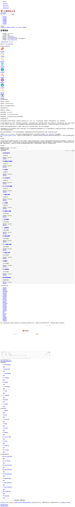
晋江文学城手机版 (8, 465)
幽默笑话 (5, 302)
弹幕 (4, 312)
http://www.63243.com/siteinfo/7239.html (8, 135)
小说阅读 (5, 295)
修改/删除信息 (6, 7)
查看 (4, 366)
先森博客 (6, 382)
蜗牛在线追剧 (7, 386)
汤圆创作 (6, 410)
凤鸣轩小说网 (7, 211)
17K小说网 (6, 449)
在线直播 (5, 317)
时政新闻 (5, 318)
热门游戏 (5, 292)
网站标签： (5, 38)
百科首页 (5, 16)
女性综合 (5, 308)
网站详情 (5, 158)
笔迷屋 (5, 423)
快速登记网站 (5, 5)
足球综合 (5, 304)
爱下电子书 (7, 153)
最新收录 (29, 502)
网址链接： (5, 39)
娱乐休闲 (13, 27)
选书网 (6, 169)
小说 (17, 27)
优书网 (6, 202)
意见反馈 (20, 502)
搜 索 (13, 14)
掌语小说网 (6, 495)
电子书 (20, 27)
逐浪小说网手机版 (8, 487)
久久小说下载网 (8, 186)
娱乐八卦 (5, 313)
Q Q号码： (5, 34)
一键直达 (2, 41)
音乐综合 (5, 287)
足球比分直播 (7, 369)
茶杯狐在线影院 (7, 364)
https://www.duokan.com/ (12, 39)
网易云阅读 (7, 236)
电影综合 (5, 290)
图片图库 (5, 296)
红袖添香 (6, 269)
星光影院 (6, 404)
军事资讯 (5, 306)
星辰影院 (6, 399)
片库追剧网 (6, 377)
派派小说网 (7, 194)
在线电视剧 (5, 291)
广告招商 (15, 502)
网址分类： (5, 37)
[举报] (11, 44)
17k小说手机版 (7, 460)
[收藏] (9, 44)
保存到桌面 (5, 3)
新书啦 (5, 441)
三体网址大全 (3, 27)
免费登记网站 (3, 13)
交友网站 (5, 309)
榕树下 (6, 261)
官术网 (5, 414)
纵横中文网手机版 (8, 469)
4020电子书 (7, 177)
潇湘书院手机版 (7, 478)
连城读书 (6, 227)
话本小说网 (6, 419)
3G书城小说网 (7, 244)
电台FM (4, 314)
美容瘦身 (5, 320)
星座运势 (5, 310)
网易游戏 (5, 319)
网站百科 (8, 27)
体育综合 (5, 298)
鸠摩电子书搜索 (8, 161)
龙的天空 (6, 428)
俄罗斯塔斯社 (7, 277)
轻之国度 (6, 219)
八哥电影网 (6, 395)
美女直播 (5, 307)
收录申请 (7, 502)
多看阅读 (24, 27)
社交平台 (5, 301)
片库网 (5, 390)
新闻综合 (5, 293)
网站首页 (5, 1)
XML (32, 502)
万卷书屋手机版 (7, 491)
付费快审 (11, 502)
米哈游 (4, 315)
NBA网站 (5, 299)
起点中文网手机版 (8, 456)
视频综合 (5, 288)
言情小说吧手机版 (8, 473)
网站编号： (5, 33)
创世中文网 (7, 252)
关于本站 (2, 502)
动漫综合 (5, 297)
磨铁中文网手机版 (8, 482)
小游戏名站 (5, 303)
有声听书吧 (6, 445)
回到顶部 (2, 504)
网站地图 (24, 502)
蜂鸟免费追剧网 (7, 373)
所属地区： (5, 36)
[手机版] (68, 502)
